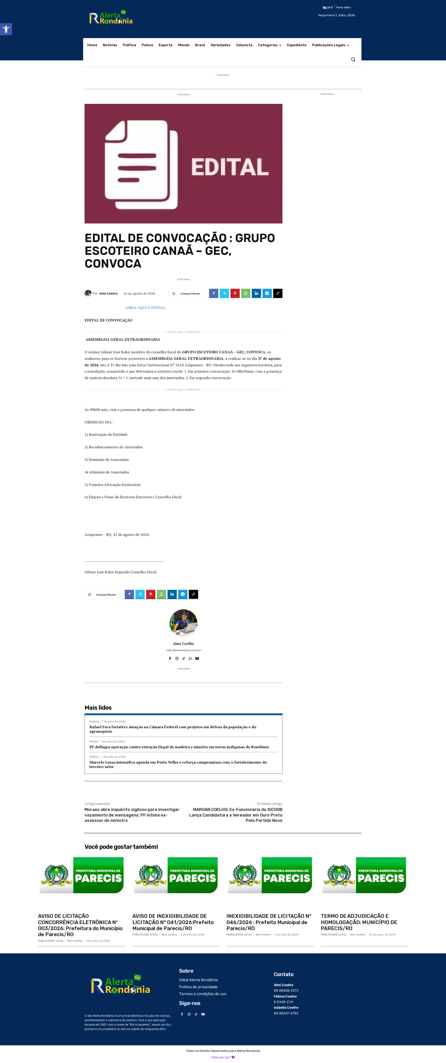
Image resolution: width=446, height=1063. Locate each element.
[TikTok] (183, 657)
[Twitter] (224, 293)
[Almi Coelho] (89, 293)
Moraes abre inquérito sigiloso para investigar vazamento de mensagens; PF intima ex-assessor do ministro (132, 815)
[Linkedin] (256, 293)
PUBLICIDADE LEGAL (51, 941)
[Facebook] (213, 293)
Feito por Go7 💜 (223, 1057)
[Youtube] (197, 657)
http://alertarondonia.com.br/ (183, 650)
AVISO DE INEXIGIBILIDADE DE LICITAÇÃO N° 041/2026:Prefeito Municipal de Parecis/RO (173, 922)
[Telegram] (267, 293)
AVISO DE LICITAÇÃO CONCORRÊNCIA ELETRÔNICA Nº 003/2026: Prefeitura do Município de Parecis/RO (80, 925)
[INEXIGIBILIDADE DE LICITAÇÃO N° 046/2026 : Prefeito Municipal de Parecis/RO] (270, 881)
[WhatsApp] (245, 293)
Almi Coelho (108, 293)
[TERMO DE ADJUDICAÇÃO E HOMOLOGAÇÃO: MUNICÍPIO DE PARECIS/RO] (364, 881)
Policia (93, 741)
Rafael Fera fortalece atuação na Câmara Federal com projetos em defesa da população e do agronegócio (172, 729)
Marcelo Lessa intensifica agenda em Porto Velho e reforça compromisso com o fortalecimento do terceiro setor (178, 764)
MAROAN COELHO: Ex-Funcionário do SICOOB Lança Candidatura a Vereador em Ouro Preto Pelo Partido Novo (235, 815)
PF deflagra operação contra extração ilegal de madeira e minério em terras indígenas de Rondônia (179, 746)
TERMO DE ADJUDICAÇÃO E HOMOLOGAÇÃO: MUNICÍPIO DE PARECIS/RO (359, 922)
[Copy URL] (277, 293)
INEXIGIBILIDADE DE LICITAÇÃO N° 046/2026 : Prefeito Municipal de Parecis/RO (268, 922)
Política (94, 721)
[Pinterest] (235, 293)
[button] (6, 29)
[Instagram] (177, 657)
